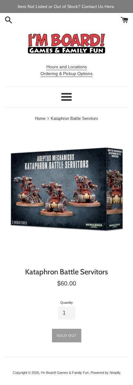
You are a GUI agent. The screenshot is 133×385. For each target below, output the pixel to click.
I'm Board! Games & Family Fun (65, 372)
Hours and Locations (66, 66)
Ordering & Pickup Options (66, 73)
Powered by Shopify (106, 372)
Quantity (66, 302)
